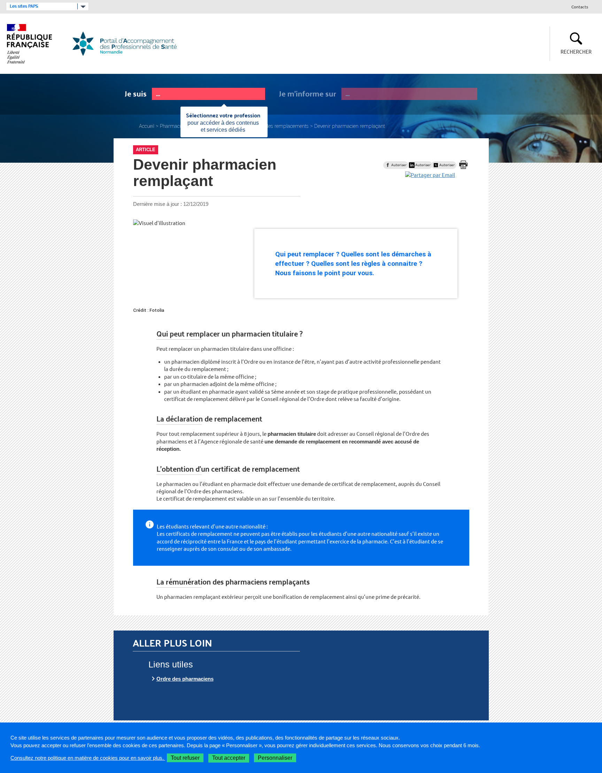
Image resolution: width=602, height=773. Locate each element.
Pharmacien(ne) (177, 126)
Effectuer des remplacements (276, 126)
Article (145, 149)
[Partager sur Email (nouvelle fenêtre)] (430, 175)
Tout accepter (228, 758)
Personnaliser (275, 758)
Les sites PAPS (24, 6)
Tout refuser (185, 758)
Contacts (579, 7)
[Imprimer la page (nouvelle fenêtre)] (463, 165)
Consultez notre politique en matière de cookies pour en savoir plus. (87, 758)
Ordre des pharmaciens (185, 679)
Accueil (146, 126)
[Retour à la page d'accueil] (129, 43)
